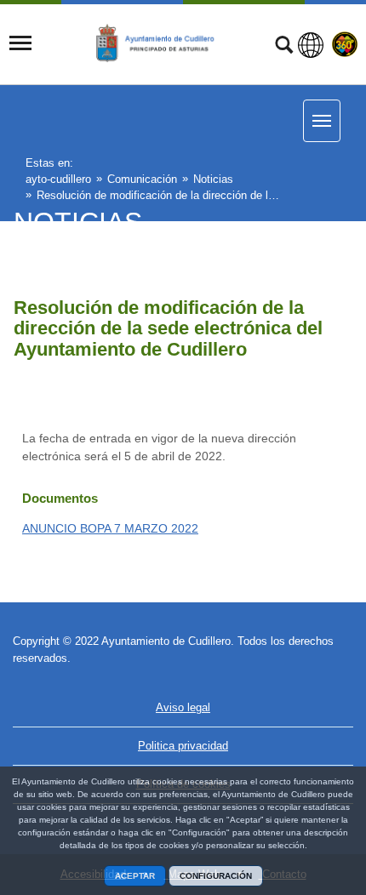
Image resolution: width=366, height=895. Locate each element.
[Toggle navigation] (20, 43)
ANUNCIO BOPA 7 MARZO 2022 (110, 528)
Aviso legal (183, 707)
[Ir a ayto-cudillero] (163, 43)
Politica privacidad (183, 745)
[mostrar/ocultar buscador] (284, 46)
